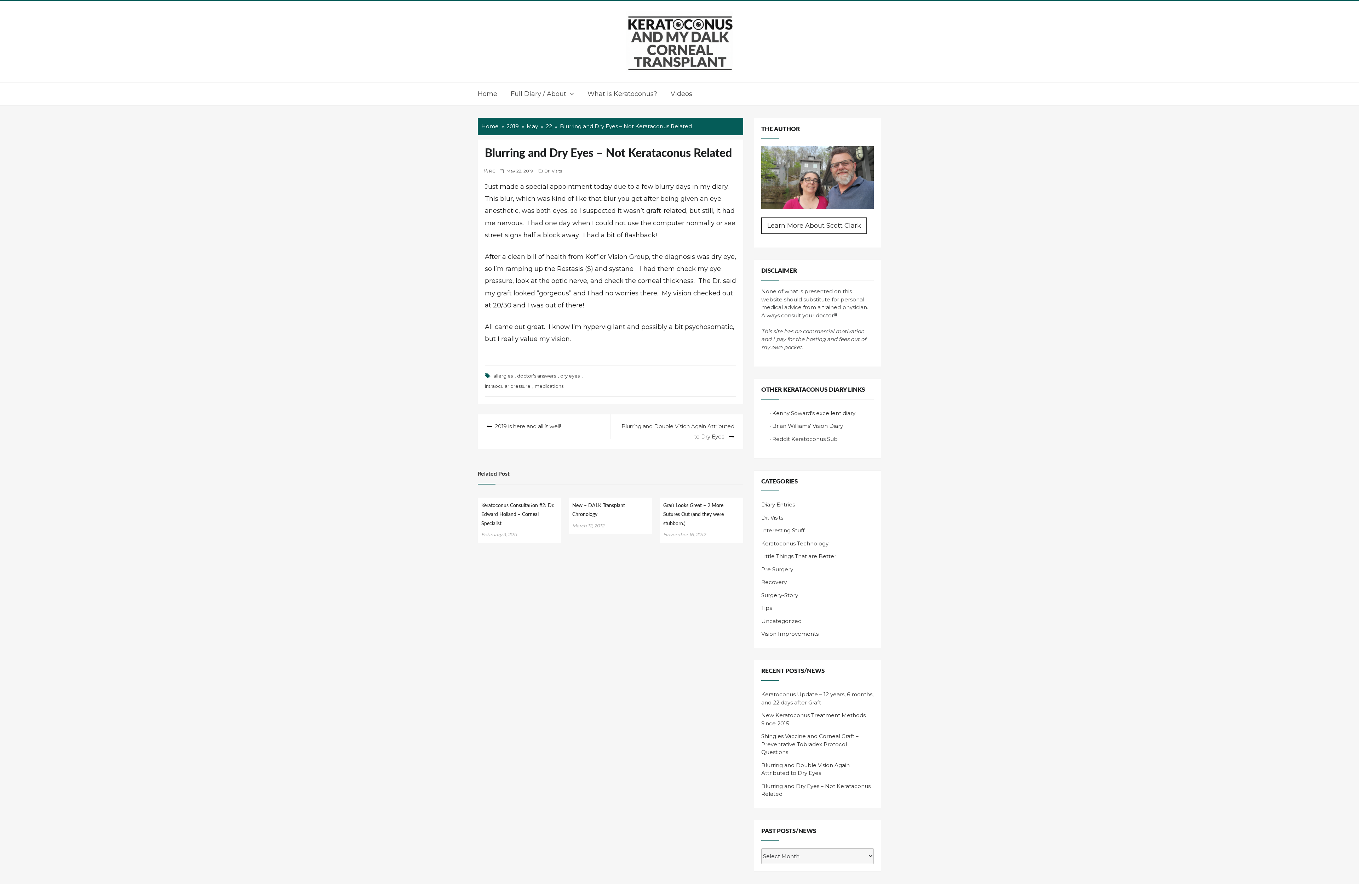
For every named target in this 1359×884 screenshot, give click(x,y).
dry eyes (570, 376)
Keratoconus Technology (794, 543)
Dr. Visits (553, 171)
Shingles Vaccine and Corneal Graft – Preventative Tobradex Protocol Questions (810, 744)
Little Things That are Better (798, 556)
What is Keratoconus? (622, 94)
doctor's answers (536, 376)
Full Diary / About (538, 94)
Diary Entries (778, 504)
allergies (503, 376)
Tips (766, 608)
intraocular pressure (508, 386)
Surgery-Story (779, 595)
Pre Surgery (777, 569)
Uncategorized (781, 621)
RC (492, 171)
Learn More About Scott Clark (814, 226)
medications (549, 386)
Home (487, 94)
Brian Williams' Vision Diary (807, 426)
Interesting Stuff (782, 530)
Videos (681, 94)
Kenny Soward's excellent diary (813, 413)
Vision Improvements (790, 633)
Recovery (774, 582)
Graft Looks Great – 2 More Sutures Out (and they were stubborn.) (693, 514)
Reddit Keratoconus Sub (805, 439)
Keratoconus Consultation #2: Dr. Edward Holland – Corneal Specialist (517, 514)
